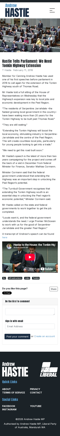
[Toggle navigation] (52, 10)
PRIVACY (35, 389)
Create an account (44, 336)
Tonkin (36, 278)
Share (54, 289)
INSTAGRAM (9, 409)
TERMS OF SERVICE (13, 392)
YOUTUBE (36, 406)
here (4, 237)
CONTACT (36, 392)
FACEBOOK (8, 406)
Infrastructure (15, 278)
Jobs (27, 278)
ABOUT (6, 389)
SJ (4, 278)
